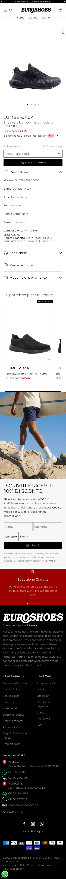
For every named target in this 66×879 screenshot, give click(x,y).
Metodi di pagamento (44, 704)
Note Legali (9, 708)
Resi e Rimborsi (12, 721)
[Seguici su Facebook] (24, 824)
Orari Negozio (11, 744)
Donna (33, 17)
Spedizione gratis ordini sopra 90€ (33, 1)
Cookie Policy (11, 695)
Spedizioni (43, 695)
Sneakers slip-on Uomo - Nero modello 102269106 (26, 374)
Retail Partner (28, 865)
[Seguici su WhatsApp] (42, 824)
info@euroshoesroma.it (23, 805)
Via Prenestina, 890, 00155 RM (27, 787)
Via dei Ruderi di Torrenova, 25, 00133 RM (34, 766)
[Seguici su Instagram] (33, 824)
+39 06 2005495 (18, 777)
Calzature (46, 241)
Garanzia (8, 702)
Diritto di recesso (13, 714)
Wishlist (42, 689)
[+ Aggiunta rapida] (49, 358)
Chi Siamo (43, 718)
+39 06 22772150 (18, 799)
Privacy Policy (49, 560)
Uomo (46, 17)
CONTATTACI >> (12, 812)
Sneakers (32, 241)
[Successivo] (65, 2)
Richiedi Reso (11, 727)
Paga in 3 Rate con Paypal (14, 735)
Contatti (42, 712)
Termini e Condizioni (15, 683)
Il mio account (46, 683)
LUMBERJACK (18, 117)
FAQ (39, 725)
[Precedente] (1, 2)
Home (20, 17)
